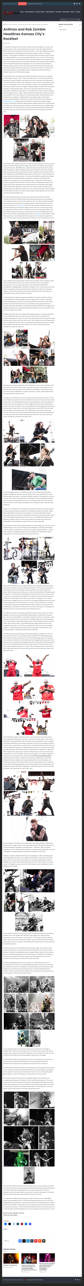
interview (21, 205)
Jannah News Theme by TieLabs (34, 1279)
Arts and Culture (40, 11)
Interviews (59, 11)
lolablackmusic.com (9, 101)
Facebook (38, 213)
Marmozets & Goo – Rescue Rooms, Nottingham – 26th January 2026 (45, 3)
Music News (66, 11)
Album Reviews (50, 11)
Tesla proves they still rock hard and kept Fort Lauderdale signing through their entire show (29, 1267)
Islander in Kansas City (10, 1265)
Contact (78, 11)
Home (22, 11)
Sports (72, 11)
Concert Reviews (29, 11)
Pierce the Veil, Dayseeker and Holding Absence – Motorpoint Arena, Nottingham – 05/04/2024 (47, 1267)
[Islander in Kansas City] (11, 1258)
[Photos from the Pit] (11, 13)
